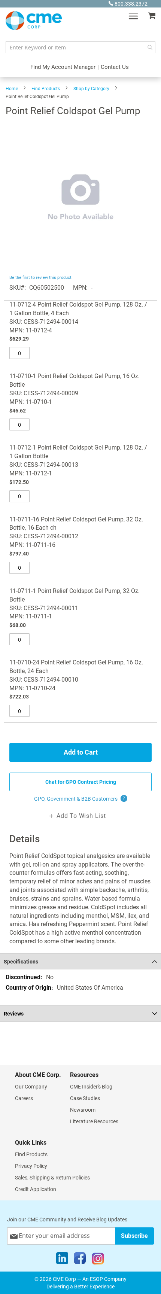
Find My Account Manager (62, 67)
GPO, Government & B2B (79, 799)
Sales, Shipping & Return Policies (52, 1178)
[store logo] (34, 20)
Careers (24, 1098)
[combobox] (80, 47)
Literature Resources (94, 1121)
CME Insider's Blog (91, 1087)
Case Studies (85, 1098)
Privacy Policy (31, 1166)
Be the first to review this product (40, 277)
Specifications (21, 962)
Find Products (45, 88)
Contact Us (115, 67)
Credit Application (35, 1189)
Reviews (14, 1014)
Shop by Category (91, 88)
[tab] (80, 961)
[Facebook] (80, 1260)
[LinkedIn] (62, 1260)
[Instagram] (97, 1260)
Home (12, 88)
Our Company (31, 1087)
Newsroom (82, 1110)
